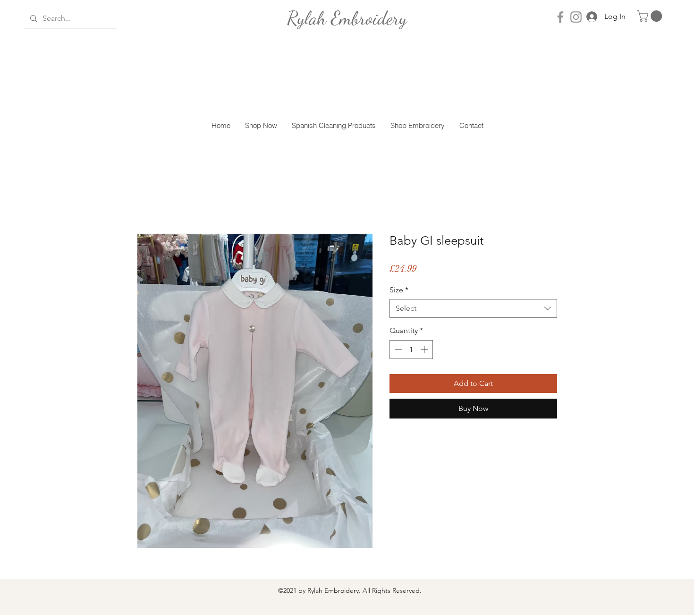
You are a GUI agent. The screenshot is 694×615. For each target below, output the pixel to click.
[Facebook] (560, 17)
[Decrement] (397, 350)
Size (398, 289)
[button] (651, 16)
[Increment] (425, 350)
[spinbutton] (411, 350)
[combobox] (473, 308)
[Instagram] (576, 17)
